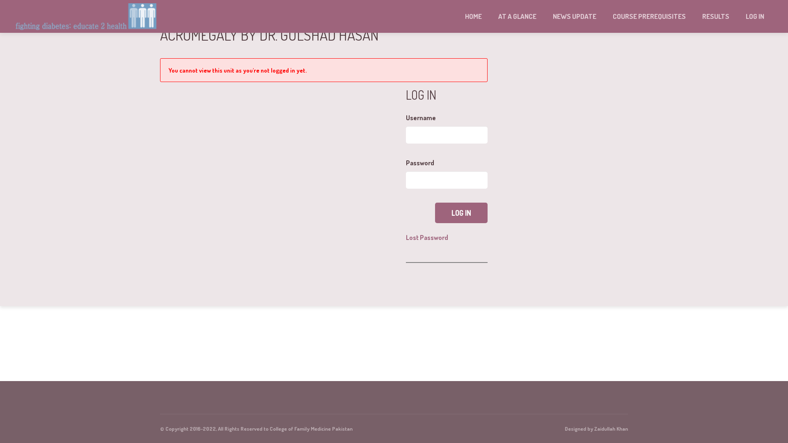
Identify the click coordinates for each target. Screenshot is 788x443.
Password (420, 163)
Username (421, 118)
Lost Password (427, 237)
